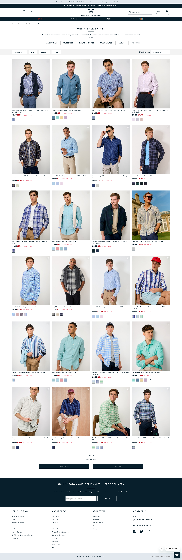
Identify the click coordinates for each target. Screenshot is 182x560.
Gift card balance (98, 522)
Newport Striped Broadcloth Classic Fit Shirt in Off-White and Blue (31, 439)
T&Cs (54, 548)
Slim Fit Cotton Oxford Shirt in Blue (64, 241)
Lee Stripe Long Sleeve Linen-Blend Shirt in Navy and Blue (69, 439)
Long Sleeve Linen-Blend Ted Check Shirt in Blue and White (29, 242)
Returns (14, 519)
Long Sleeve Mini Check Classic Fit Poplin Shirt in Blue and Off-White (30, 111)
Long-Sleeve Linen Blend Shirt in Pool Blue (146, 372)
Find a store (55, 516)
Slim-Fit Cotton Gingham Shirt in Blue (24, 307)
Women (74, 19)
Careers (54, 526)
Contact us (15, 538)
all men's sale (28, 24)
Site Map (55, 541)
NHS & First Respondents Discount (22, 535)
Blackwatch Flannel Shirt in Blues (143, 176)
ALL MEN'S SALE (51, 43)
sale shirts (38, 24)
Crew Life (55, 522)
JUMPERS (122, 43)
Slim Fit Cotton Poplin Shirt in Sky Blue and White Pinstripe (108, 308)
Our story (55, 519)
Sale (40, 19)
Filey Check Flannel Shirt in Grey (62, 307)
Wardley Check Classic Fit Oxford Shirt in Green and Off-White (111, 439)
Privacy (54, 538)
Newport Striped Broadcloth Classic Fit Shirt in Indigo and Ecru (111, 177)
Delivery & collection (18, 516)
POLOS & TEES (68, 43)
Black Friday (56, 544)
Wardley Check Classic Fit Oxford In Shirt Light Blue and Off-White (110, 373)
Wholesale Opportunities (59, 529)
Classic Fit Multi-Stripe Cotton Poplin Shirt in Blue (28, 372)
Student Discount (17, 532)
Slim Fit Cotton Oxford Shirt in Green (64, 372)
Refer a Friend (97, 526)
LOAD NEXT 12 (64, 466)
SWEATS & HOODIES (86, 43)
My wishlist (96, 519)
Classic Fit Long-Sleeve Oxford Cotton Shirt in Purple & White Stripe (150, 111)
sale (19, 24)
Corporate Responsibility (59, 535)
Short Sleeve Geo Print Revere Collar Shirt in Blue (108, 110)
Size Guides (15, 529)
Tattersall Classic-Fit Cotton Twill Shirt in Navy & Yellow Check (30, 177)
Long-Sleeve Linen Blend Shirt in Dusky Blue (66, 110)
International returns (18, 526)
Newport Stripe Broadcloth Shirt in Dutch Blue (147, 241)
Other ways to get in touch (144, 519)
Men (108, 19)
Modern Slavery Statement (60, 532)
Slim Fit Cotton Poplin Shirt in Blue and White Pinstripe (70, 176)
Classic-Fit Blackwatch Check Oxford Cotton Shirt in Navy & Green (109, 242)
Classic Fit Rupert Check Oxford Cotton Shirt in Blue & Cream (150, 439)
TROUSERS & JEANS (139, 43)
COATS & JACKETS (106, 43)
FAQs (13, 541)
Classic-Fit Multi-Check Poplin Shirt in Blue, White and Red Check (150, 308)
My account (96, 516)
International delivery (18, 522)
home (13, 24)
